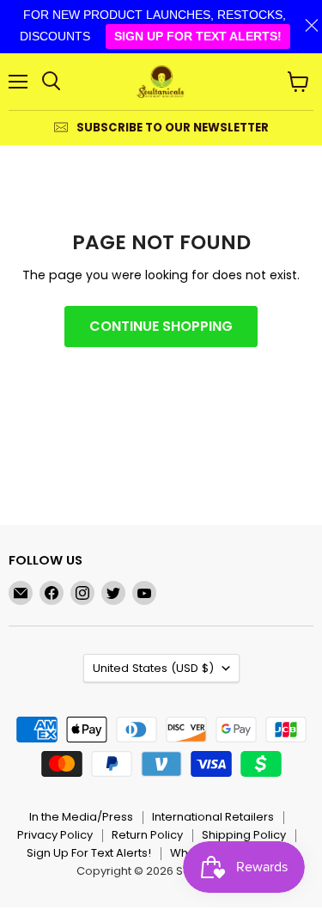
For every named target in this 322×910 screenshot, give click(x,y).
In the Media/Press (81, 817)
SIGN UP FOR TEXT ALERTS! (198, 36)
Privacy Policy (55, 835)
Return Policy (147, 835)
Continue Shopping (161, 326)
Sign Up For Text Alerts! (89, 853)
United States (153, 668)
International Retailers (213, 817)
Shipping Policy (244, 835)
